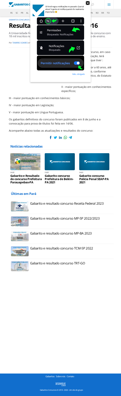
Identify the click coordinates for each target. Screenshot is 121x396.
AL (27, 12)
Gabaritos (49, 376)
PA (91, 12)
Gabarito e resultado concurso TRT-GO (57, 263)
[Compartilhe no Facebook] (50, 137)
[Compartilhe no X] (55, 137)
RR (102, 12)
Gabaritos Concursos (19, 19)
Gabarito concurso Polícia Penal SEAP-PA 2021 (94, 179)
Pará (12, 172)
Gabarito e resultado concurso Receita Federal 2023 (67, 203)
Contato (70, 376)
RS (11, 12)
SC (17, 12)
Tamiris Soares (20, 42)
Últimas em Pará (23, 193)
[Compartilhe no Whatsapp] (65, 137)
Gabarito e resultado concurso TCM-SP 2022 (61, 248)
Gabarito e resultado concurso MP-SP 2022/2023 (65, 218)
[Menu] (109, 4)
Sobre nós (60, 376)
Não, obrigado (78, 74)
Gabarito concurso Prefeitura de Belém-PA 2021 (59, 179)
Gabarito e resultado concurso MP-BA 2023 (61, 233)
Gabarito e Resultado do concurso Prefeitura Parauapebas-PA (26, 179)
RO (97, 12)
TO (108, 12)
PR (22, 12)
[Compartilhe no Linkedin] (60, 137)
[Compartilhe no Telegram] (70, 137)
